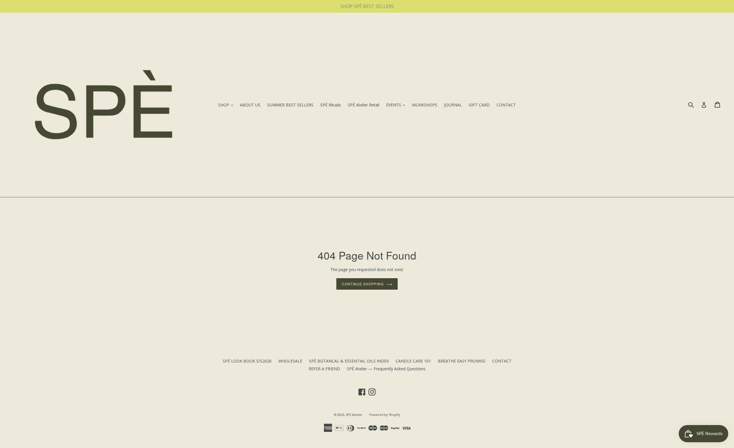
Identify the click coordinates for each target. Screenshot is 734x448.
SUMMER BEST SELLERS (290, 105)
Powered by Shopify (384, 414)
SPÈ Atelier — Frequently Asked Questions (386, 368)
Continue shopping (362, 283)
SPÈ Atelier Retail (363, 105)
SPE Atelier (354, 414)
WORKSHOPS (424, 105)
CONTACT (506, 105)
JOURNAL (453, 105)
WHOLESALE (290, 361)
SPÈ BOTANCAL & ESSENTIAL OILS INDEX (349, 361)
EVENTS (397, 105)
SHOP (227, 105)
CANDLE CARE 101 (413, 361)
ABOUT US (250, 105)
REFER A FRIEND (324, 368)
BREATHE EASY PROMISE (461, 361)
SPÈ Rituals (330, 105)
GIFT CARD (479, 105)
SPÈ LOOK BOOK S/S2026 (247, 361)
